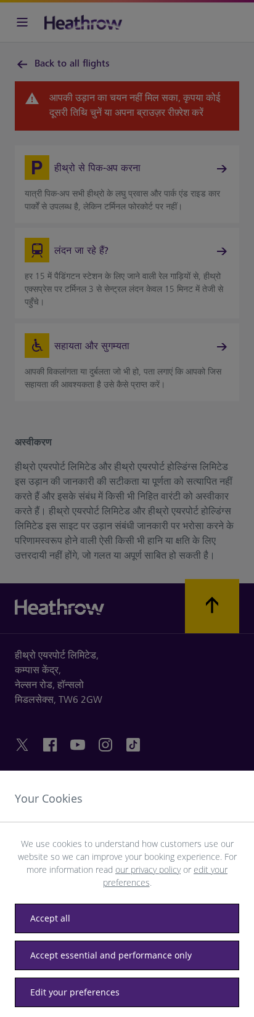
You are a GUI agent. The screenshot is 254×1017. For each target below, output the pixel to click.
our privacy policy (148, 869)
